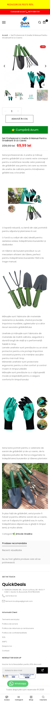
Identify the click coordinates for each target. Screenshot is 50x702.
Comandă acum (18, 11)
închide (43, 4)
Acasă (5, 35)
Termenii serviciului (10, 619)
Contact (5, 650)
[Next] (44, 66)
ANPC (4, 641)
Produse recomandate (14, 543)
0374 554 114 (34, 11)
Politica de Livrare (10, 624)
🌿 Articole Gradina (22, 533)
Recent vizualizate (12, 550)
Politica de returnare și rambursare (18, 628)
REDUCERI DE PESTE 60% (20, 4)
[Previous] (6, 66)
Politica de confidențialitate (14, 632)
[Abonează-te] (42, 670)
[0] (44, 22)
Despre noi (7, 646)
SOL (3, 637)
